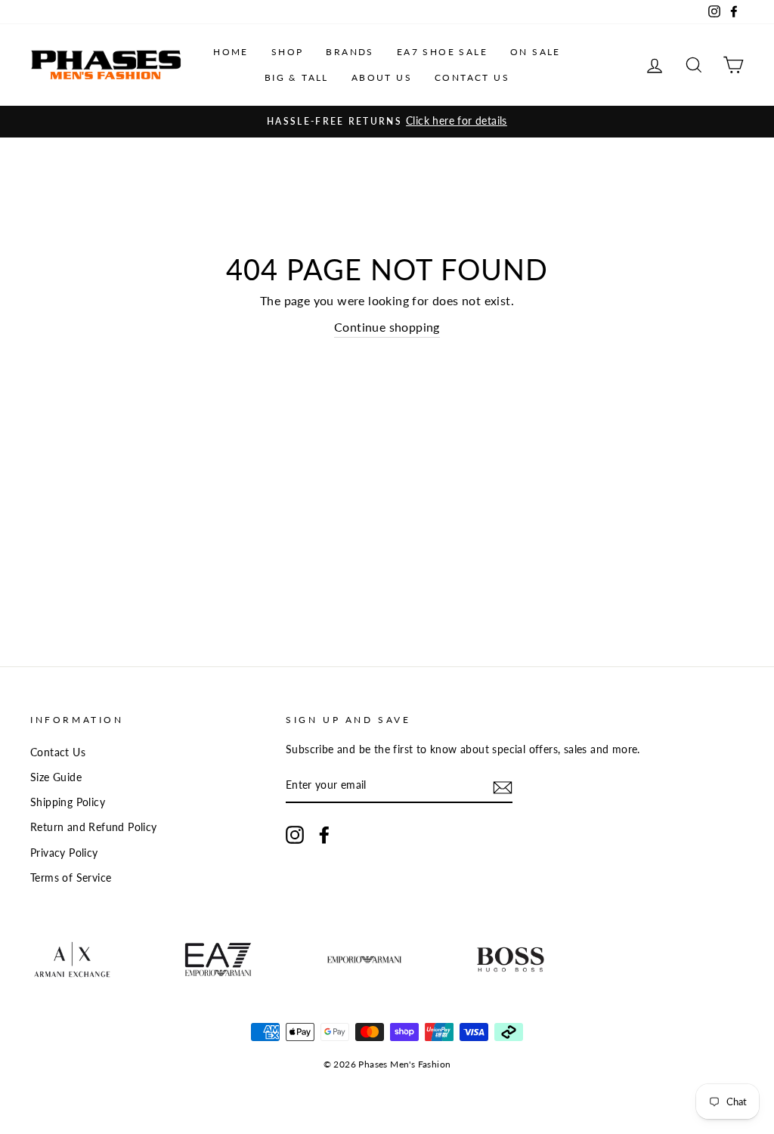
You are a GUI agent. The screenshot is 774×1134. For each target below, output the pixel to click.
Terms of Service (70, 878)
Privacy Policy (64, 853)
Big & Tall (297, 77)
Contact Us (472, 77)
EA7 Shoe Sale (442, 51)
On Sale (535, 51)
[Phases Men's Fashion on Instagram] (295, 835)
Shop (287, 51)
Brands (349, 51)
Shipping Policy (67, 802)
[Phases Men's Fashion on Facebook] (324, 835)
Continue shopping (387, 327)
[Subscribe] (502, 786)
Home (231, 51)
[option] (387, 121)
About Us (381, 77)
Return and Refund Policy (93, 827)
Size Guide (56, 777)
